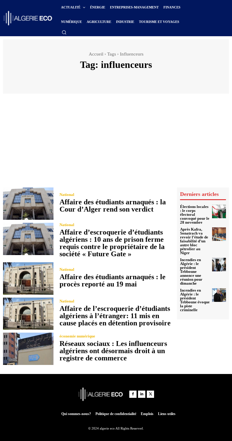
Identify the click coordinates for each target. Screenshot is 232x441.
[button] (64, 32)
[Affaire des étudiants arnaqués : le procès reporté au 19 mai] (28, 278)
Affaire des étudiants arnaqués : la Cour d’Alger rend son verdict (113, 205)
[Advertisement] (116, 142)
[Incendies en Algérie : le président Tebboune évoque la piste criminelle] (219, 295)
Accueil (96, 54)
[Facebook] (133, 394)
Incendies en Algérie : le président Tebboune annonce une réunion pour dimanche (191, 271)
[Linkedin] (141, 394)
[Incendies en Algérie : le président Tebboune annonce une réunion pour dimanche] (219, 265)
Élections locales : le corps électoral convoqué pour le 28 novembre (194, 214)
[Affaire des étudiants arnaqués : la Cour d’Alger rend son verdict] (28, 203)
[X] (150, 394)
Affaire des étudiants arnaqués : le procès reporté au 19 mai (113, 280)
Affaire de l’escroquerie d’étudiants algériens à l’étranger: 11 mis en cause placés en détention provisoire (115, 316)
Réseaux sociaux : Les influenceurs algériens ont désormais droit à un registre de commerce (113, 351)
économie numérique (77, 336)
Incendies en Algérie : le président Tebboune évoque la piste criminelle (195, 300)
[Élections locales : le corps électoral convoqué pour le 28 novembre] (219, 212)
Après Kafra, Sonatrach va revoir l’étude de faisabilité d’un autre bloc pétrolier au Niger (194, 241)
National (67, 195)
